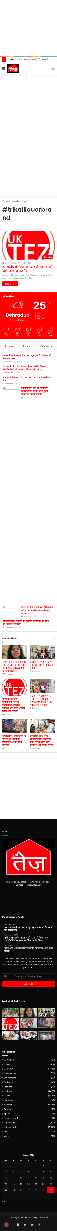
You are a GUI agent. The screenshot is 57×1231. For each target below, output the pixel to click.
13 (28, 1178)
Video (6, 1131)
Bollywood (9, 1060)
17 (6, 1184)
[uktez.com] (13, 68)
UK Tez (8, 263)
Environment (10, 1078)
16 (51, 1178)
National (8, 1105)
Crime (7, 1064)
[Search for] (53, 69)
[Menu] (3, 69)
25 (13, 1190)
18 (14, 1184)
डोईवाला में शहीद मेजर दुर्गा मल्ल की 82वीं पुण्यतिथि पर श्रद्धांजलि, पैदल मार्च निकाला (41, 700)
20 (28, 1184)
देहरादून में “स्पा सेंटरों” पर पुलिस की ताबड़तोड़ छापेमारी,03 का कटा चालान (14, 741)
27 (28, 1190)
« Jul (4, 1201)
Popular (9, 346)
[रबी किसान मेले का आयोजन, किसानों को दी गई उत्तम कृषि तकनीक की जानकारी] (11, 495)
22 (43, 1184)
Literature (8, 1100)
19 (21, 1184)
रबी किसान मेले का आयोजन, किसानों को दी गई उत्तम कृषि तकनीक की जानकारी (35, 391)
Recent (27, 346)
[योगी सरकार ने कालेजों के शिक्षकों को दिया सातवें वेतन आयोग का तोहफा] (11, 610)
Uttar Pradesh (10, 1122)
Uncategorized (11, 1118)
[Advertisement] (28, 28)
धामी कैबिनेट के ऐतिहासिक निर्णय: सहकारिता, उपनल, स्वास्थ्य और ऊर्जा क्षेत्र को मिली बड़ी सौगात (13, 705)
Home (7, 201)
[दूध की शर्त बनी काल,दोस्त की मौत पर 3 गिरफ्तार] (46, 1036)
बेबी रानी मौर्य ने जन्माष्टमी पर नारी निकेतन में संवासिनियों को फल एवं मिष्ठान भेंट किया (25, 368)
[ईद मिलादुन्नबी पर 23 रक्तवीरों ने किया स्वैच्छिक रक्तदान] (42, 652)
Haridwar (8, 1091)
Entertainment (10, 1073)
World (6, 1136)
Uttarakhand (10, 1127)
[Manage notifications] (6, 1224)
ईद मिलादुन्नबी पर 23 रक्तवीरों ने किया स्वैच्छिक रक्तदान (42, 664)
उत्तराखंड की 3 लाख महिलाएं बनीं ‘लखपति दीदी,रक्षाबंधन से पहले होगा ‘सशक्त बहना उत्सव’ (42, 741)
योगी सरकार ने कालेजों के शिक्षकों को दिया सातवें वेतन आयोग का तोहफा (37, 610)
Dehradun (8, 1069)
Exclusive (8, 1082)
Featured (8, 1087)
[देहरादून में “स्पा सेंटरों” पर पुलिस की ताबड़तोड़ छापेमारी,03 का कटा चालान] (14, 726)
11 (13, 1178)
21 (36, 1184)
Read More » (10, 284)
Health (7, 1096)
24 (6, 1190)
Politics (7, 1109)
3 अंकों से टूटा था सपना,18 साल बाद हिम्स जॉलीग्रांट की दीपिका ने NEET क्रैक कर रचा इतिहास (14, 666)
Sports (7, 1113)
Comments (46, 346)
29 (43, 1190)
